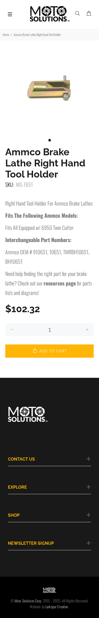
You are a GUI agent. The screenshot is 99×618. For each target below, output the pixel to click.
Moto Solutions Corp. (29, 600)
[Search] (79, 13)
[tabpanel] (49, 86)
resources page (60, 283)
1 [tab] (49, 140)
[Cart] (89, 13)
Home (6, 34)
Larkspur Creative (56, 606)
